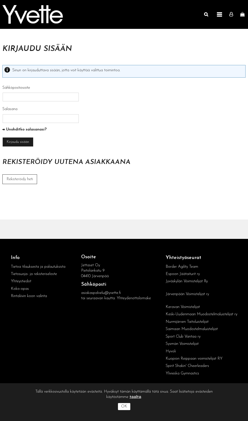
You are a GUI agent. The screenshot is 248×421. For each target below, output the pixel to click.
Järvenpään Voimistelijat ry (187, 294)
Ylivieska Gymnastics (182, 373)
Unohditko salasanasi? (26, 129)
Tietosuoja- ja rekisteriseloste (34, 274)
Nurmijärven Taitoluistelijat (187, 322)
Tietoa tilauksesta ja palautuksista (39, 267)
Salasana (9, 109)
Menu (220, 14)
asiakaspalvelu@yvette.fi (101, 293)
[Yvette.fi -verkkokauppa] (32, 14)
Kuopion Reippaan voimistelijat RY (194, 359)
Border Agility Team (182, 267)
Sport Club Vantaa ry (183, 337)
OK (124, 406)
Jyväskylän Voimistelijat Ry (187, 281)
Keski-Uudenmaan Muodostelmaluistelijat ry (201, 314)
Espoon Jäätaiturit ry (183, 274)
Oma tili (232, 14)
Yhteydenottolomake (134, 298)
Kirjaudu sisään (37, 49)
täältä (135, 397)
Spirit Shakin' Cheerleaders (187, 366)
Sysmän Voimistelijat (182, 344)
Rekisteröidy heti (20, 179)
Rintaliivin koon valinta (29, 296)
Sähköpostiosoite (16, 88)
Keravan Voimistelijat (183, 307)
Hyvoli (171, 351)
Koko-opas (20, 289)
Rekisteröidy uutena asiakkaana (66, 162)
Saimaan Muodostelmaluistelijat (192, 329)
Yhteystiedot (21, 281)
